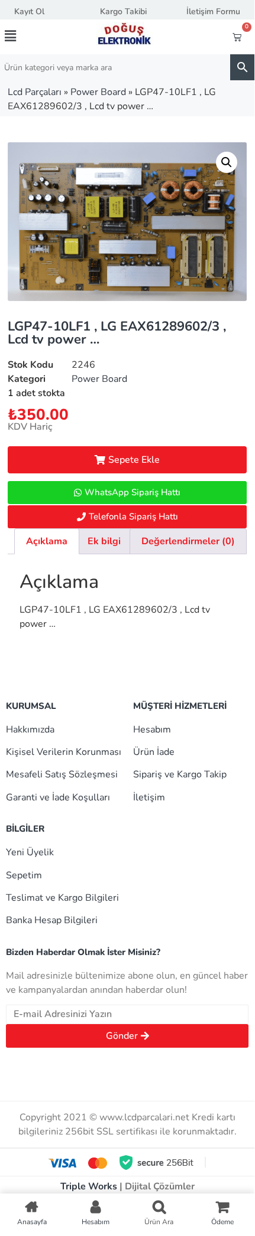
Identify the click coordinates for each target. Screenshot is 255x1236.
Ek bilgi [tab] (104, 541)
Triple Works (88, 1186)
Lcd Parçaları (35, 92)
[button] (24, 36)
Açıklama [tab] (46, 541)
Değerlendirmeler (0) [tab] (188, 541)
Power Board (98, 92)
